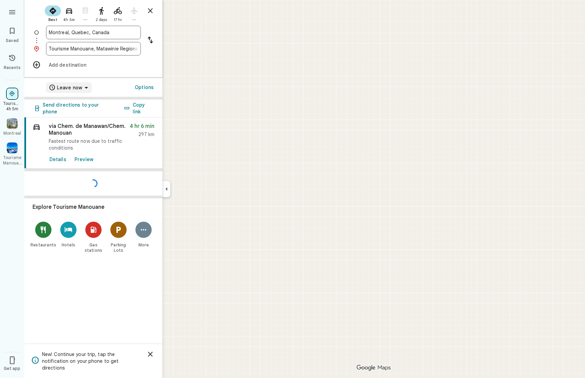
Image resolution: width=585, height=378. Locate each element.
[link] (93, 143)
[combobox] (93, 32)
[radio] (53, 13)
